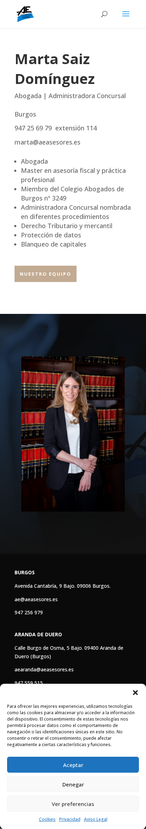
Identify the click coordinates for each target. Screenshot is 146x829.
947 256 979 (29, 612)
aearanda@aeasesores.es (44, 669)
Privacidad (69, 819)
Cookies (47, 819)
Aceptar (73, 764)
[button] (135, 692)
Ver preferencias (73, 803)
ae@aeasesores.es (36, 599)
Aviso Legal (95, 819)
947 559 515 (29, 682)
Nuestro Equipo (45, 274)
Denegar (73, 784)
